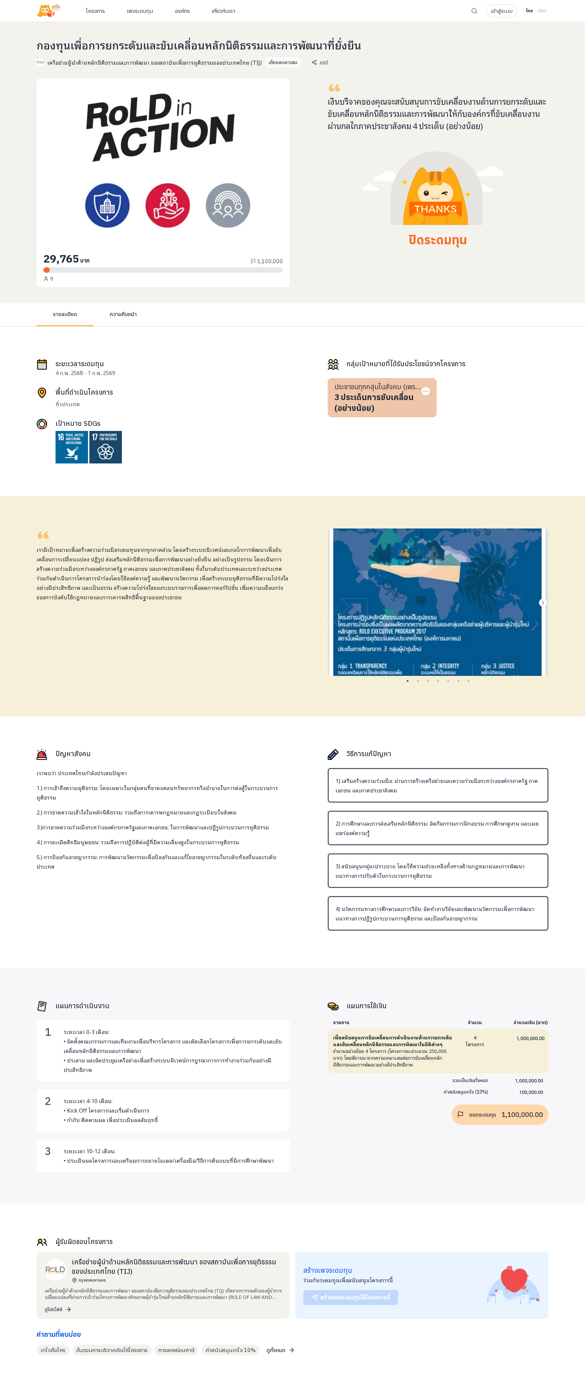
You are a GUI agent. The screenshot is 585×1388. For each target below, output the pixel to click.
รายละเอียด (65, 314)
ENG (542, 10)
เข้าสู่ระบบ (502, 10)
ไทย (529, 10)
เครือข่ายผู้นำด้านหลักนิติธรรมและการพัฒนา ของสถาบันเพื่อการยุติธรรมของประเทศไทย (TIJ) (154, 62)
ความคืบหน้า (123, 314)
